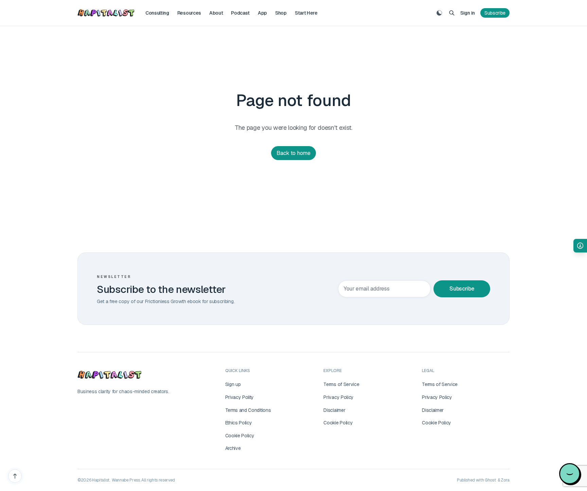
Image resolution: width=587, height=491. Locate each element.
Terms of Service (341, 384)
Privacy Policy (338, 397)
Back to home (293, 153)
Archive (233, 448)
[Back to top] (15, 476)
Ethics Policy (238, 423)
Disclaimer (334, 410)
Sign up (233, 384)
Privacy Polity (239, 397)
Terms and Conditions (248, 410)
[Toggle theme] (439, 13)
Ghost (490, 480)
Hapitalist (100, 480)
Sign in (467, 13)
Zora (505, 480)
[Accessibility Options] (580, 245)
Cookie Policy (239, 436)
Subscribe (494, 13)
